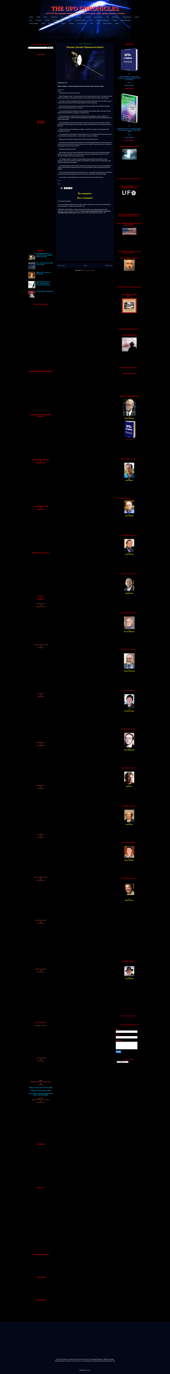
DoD (107, 17)
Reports (63, 23)
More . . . (60, 180)
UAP (91, 23)
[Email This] (65, 188)
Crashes (87, 17)
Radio (43, 23)
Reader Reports (52, 23)
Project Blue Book (125, 20)
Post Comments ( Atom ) (88, 270)
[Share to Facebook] (71, 188)
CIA (62, 17)
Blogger (88, 1370)
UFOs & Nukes (107, 23)
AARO (31, 17)
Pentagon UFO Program (102, 20)
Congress (79, 17)
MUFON (47, 20)
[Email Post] (61, 188)
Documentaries (98, 17)
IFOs (30, 20)
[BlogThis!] (67, 188)
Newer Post (61, 265)
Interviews (38, 20)
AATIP (38, 17)
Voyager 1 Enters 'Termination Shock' (85, 47)
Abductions (54, 17)
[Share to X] (69, 188)
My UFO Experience (58, 20)
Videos (117, 23)
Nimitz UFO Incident (80, 20)
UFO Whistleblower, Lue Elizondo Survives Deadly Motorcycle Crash (44, 255)
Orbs (91, 20)
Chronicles (70, 17)
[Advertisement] (85, 32)
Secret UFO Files (82, 23)
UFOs (98, 23)
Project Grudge (33, 23)
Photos (115, 20)
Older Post (109, 265)
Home (59, 184)
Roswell (71, 23)
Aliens (45, 17)
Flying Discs (115, 17)
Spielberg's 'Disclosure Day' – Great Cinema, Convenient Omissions (43, 283)
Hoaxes (137, 17)
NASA (69, 20)
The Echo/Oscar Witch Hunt (44, 291)
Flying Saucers (127, 17)
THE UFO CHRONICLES (85, 8)
